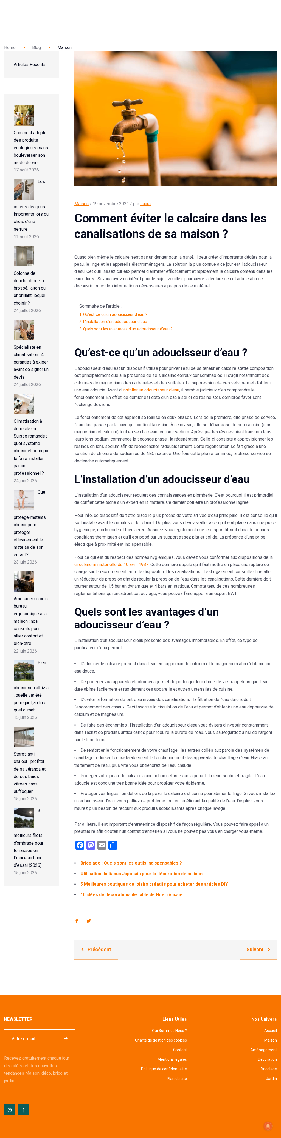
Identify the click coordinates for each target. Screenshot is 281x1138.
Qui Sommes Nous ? (169, 1030)
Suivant (255, 949)
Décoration (267, 1059)
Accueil (270, 1030)
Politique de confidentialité (164, 1069)
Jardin (271, 1078)
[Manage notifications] (268, 1126)
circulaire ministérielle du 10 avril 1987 (111, 564)
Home (10, 47)
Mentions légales (172, 1059)
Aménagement (263, 1050)
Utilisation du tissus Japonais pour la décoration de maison (141, 873)
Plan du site (177, 1078)
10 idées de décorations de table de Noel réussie (131, 894)
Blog (36, 47)
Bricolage (269, 1069)
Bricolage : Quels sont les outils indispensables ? (131, 863)
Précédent (98, 949)
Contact (180, 1050)
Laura (145, 203)
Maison (81, 203)
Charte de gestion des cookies (161, 1040)
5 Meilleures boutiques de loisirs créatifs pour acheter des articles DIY (154, 884)
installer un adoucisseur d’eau (150, 390)
